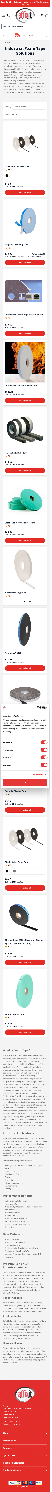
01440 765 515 (8, 1414)
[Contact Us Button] (8, 16)
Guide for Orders (12, 1470)
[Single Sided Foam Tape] (25, 839)
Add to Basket (25, 192)
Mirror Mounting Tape (15, 592)
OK (25, 782)
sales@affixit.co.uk (10, 1417)
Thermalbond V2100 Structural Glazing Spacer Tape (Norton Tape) (24, 942)
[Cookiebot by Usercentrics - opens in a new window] (36, 707)
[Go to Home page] (25, 15)
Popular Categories (13, 1463)
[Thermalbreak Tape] (25, 991)
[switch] (44, 750)
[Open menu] (3, 16)
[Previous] (3, 35)
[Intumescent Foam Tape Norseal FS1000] (25, 291)
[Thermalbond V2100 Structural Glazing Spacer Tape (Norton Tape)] (25, 917)
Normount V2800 (13, 653)
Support (7, 1448)
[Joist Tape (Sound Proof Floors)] (25, 499)
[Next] (46, 35)
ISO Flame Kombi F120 (16, 452)
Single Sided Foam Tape (16, 862)
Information (9, 1440)
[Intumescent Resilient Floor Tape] (25, 362)
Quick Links (9, 1455)
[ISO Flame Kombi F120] (25, 429)
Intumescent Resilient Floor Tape (21, 385)
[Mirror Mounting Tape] (25, 569)
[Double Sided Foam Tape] (25, 143)
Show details (37, 775)
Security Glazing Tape (15, 791)
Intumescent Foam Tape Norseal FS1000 (24, 314)
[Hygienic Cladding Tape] (25, 221)
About (6, 1433)
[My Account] (42, 16)
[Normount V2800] (25, 630)
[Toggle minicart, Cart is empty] (47, 16)
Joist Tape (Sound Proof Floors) (20, 522)
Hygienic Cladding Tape (16, 244)
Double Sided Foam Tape (17, 166)
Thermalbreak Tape (14, 1014)
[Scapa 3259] (25, 697)
